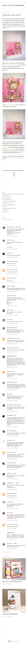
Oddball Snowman (10, 614)
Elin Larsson (10, 269)
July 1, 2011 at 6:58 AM (11, 528)
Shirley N (9, 452)
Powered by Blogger (15, 641)
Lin (8, 319)
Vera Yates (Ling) (12, 404)
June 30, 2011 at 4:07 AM (12, 508)
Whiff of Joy (10, 219)
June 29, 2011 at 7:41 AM (12, 351)
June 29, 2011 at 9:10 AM (12, 378)
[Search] (25, 2)
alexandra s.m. (11, 483)
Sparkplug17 (10, 493)
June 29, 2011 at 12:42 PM (12, 458)
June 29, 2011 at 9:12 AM (12, 389)
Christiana (10, 462)
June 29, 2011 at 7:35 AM (12, 334)
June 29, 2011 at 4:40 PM (12, 469)
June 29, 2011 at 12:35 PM (12, 448)
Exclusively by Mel (12, 227)
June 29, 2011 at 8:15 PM (12, 497)
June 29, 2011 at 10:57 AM (12, 411)
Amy (8, 394)
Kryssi (8, 371)
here (7, 70)
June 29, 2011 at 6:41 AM (12, 323)
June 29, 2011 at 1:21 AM (12, 265)
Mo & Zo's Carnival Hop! (12, 581)
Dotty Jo (9, 286)
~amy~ (8, 310)
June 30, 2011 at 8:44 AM (12, 520)
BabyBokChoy (10, 356)
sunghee (9, 532)
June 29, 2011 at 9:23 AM (12, 400)
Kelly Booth (10, 430)
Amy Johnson (10, 327)
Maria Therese (11, 261)
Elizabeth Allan (11, 347)
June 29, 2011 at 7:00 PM (12, 489)
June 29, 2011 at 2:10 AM (12, 291)
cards (7, 219)
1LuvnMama (9, 415)
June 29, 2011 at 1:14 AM (12, 257)
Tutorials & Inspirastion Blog (10, 64)
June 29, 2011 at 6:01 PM (12, 478)
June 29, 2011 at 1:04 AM (12, 236)
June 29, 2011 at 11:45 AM (12, 436)
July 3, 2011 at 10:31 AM (12, 539)
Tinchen (9, 240)
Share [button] (3, 217)
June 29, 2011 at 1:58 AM (12, 282)
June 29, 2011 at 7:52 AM (12, 367)
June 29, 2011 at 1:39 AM (12, 273)
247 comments (9, 584)
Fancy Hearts (5, 147)
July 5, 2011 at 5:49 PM (11, 548)
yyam (8, 253)
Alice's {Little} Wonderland (13, 5)
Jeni (8, 512)
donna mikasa (10, 382)
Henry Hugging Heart (11, 104)
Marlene (9, 440)
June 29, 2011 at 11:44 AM (12, 426)
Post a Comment (6, 552)
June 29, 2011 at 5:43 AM (12, 315)
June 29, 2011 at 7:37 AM (12, 343)
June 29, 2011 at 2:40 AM (12, 305)
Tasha (8, 502)
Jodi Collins (10, 524)
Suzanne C (9, 473)
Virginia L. (10, 543)
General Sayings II (11, 149)
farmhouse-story (11, 338)
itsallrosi (10, 278)
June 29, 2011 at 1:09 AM (12, 249)
